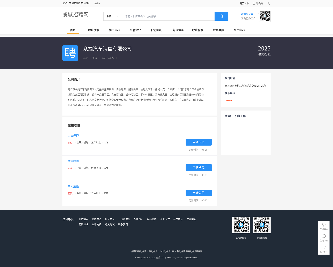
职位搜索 (93, 30)
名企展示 (110, 219)
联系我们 (123, 224)
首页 (73, 30)
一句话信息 (177, 30)
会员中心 (239, 30)
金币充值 (96, 224)
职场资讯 (156, 30)
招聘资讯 (138, 219)
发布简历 (152, 219)
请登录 (97, 3)
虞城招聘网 (75, 14)
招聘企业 (135, 30)
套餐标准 (83, 224)
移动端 (259, 3)
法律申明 (191, 219)
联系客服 (218, 30)
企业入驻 (165, 219)
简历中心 (114, 30)
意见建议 (110, 224)
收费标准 (197, 30)
